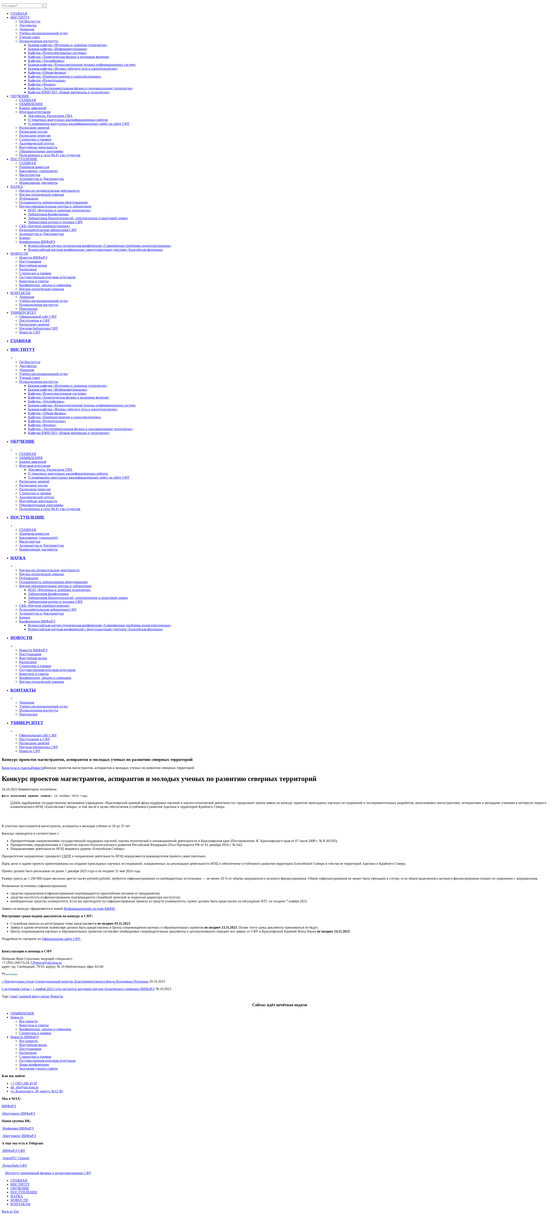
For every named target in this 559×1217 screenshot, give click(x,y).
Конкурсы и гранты (34, 281)
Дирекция (26, 29)
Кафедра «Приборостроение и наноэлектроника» (65, 76)
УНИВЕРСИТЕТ (26, 722)
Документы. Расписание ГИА (50, 116)
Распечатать (10, 974)
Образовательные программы (41, 151)
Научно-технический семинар (41, 194)
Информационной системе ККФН (90, 908)
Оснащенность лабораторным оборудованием (53, 202)
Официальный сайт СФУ (38, 316)
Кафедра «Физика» (42, 84)
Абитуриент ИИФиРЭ (18, 1113)
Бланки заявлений (32, 108)
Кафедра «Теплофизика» (46, 61)
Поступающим (30, 261)
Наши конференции (34, 1064)
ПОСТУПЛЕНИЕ (27, 517)
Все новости (28, 1021)
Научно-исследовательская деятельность (49, 190)
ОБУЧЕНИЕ (22, 441)
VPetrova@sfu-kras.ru (46, 962)
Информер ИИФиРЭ (18, 1128)
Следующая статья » (17, 989)
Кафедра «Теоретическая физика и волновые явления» (68, 57)
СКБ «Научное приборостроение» (44, 226)
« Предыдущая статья (18, 981)
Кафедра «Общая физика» (47, 72)
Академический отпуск (36, 143)
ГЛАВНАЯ (27, 100)
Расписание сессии (33, 131)
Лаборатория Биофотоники (48, 214)
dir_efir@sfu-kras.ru (24, 1087)
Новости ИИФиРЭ (33, 257)
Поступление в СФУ (34, 320)
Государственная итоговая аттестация (47, 277)
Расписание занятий (34, 127)
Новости (37, 768)
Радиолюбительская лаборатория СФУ (48, 230)
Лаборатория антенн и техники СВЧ (55, 222)
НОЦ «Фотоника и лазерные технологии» (59, 210)
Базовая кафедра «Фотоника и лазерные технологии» (67, 45)
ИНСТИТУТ (22, 349)
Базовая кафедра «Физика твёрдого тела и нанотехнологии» (73, 68)
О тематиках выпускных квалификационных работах (68, 120)
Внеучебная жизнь (33, 265)
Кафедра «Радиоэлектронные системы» (57, 53)
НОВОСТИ (21, 637)
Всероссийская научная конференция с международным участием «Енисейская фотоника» (95, 249)
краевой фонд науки (34, 996)
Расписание (28, 269)
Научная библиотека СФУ (38, 328)
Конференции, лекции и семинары (45, 285)
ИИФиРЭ (9, 1106)
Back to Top (10, 1211)
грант (14, 996)
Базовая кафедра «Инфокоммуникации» (58, 49)
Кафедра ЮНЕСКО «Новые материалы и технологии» (69, 92)
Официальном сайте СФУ (61, 939)
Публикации (28, 198)
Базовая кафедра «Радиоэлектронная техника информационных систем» (82, 64)
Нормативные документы (38, 183)
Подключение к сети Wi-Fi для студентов (49, 155)
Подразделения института (38, 41)
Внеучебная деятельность (38, 147)
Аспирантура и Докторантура (41, 179)
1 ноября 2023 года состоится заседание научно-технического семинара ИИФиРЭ (94, 989)
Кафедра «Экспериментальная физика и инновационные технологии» (80, 88)
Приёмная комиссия (34, 167)
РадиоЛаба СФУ (14, 1165)
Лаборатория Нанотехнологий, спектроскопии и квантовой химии (78, 218)
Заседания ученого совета (38, 1068)
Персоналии (28, 308)
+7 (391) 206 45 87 (23, 1083)
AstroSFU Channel (15, 1158)
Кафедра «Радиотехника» (47, 80)
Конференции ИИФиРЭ (37, 242)
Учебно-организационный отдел (43, 33)
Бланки (24, 238)
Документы (27, 25)
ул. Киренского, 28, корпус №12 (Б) (36, 1091)
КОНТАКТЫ (23, 690)
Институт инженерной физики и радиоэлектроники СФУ (48, 1173)
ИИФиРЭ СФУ (13, 1150)
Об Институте (29, 21)
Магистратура (29, 175)
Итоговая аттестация (34, 112)
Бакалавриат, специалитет (38, 171)
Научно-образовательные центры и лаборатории (55, 206)
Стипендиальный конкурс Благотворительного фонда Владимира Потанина (91, 981)
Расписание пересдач (35, 135)
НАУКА (18, 558)
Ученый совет (29, 37)
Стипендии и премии (35, 139)
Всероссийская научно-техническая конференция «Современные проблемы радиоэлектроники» (99, 246)
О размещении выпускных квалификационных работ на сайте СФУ (78, 124)
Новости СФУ (29, 332)
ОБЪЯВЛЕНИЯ (31, 104)
